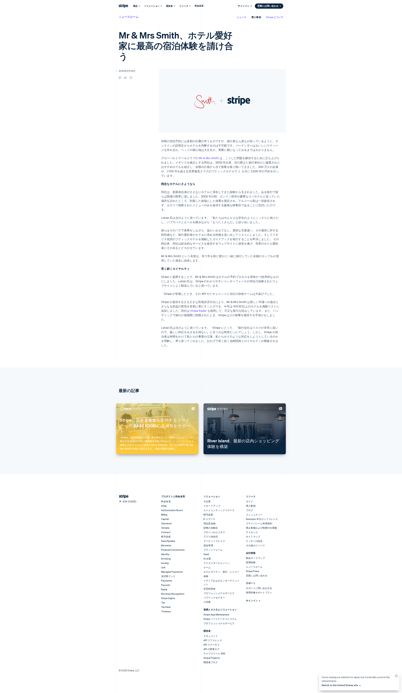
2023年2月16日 (127, 70)
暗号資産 (166, 536)
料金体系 (199, 5)
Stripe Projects (212, 657)
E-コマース (209, 519)
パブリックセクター (214, 597)
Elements (166, 545)
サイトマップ (253, 536)
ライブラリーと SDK (214, 653)
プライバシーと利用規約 (259, 523)
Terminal (166, 606)
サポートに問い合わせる (259, 588)
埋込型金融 (209, 523)
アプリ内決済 (211, 536)
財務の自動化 (211, 527)
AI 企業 (207, 558)
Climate (165, 527)
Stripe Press (252, 571)
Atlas (164, 505)
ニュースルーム (129, 16)
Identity (165, 554)
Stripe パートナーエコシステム (220, 618)
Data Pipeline (168, 541)
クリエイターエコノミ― (217, 563)
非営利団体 (209, 588)
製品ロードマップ (255, 557)
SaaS (206, 554)
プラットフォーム (213, 549)
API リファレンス (213, 640)
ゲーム (207, 567)
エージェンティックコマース (219, 510)
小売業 (207, 601)
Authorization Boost (172, 510)
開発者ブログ (211, 662)
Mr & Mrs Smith (209, 158)
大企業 (207, 501)
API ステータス (212, 644)
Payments (166, 580)
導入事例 (256, 17)
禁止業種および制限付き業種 (261, 527)
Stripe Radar (198, 310)
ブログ (249, 510)
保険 (206, 576)
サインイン (244, 5)
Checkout (166, 523)
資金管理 (208, 545)
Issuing (165, 563)
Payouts (165, 585)
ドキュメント (211, 635)
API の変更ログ (212, 649)
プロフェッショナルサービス (219, 593)
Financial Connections (173, 549)
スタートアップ (212, 505)
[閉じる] (395, 676)
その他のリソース (255, 545)
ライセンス (252, 532)
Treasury (166, 611)
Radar (164, 589)
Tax (163, 602)
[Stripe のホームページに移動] (122, 496)
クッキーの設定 (254, 541)
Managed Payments (172, 571)
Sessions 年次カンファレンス (262, 519)
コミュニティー (254, 514)
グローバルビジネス (214, 532)
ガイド (249, 501)
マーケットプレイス (214, 541)
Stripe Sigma (168, 598)
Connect (165, 532)
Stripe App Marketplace (216, 614)
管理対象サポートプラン (259, 592)
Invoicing (166, 558)
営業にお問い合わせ (268, 5)
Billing (164, 514)
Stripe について (274, 17)
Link (163, 567)
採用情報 (250, 562)
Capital (165, 519)
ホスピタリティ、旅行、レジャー (221, 571)
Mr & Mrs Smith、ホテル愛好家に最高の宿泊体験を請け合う (176, 45)
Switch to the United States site (340, 685)
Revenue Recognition (172, 593)
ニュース (241, 17)
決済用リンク (168, 576)
